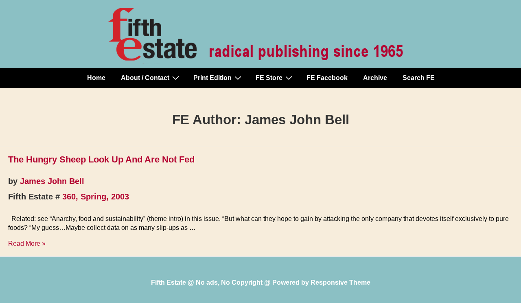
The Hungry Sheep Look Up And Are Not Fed (101, 159)
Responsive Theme (340, 282)
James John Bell (52, 181)
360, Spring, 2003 (95, 196)
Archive (375, 77)
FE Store (269, 77)
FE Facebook (327, 77)
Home (96, 77)
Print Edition (212, 77)
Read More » (27, 243)
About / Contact (145, 77)
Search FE (419, 77)
